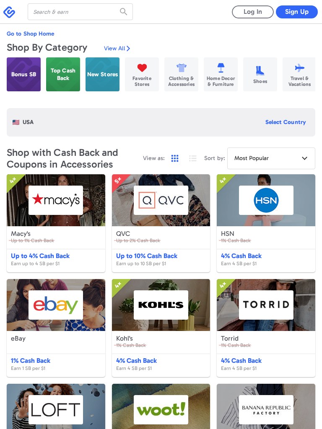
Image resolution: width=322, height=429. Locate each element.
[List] (193, 158)
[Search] (124, 12)
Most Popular (251, 158)
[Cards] (175, 158)
